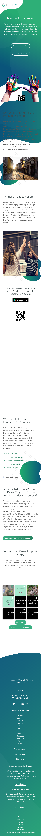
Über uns (20, 817)
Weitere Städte (19, 749)
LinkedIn (22, 704)
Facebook (27, 704)
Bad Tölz (20, 718)
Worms (20, 744)
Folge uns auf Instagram (20, 627)
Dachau (20, 721)
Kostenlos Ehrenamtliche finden (17, 538)
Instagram (18, 704)
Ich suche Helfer (21, 53)
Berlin (20, 716)
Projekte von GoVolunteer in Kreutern (19, 464)
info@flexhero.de (22, 698)
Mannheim (20, 731)
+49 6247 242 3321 (22, 695)
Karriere (20, 822)
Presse (20, 825)
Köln (20, 726)
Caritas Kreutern (12, 468)
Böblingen (20, 739)
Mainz (20, 728)
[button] (8, 590)
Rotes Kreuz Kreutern (14, 457)
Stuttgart (20, 736)
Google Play (20, 300)
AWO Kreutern (11, 454)
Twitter (14, 704)
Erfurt (20, 723)
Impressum (20, 827)
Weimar (20, 741)
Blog (20, 814)
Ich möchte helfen (20, 46)
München (20, 733)
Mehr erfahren (20, 784)
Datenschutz (20, 830)
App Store (20, 305)
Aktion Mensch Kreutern (15, 461)
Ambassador (20, 819)
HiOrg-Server (20, 759)
